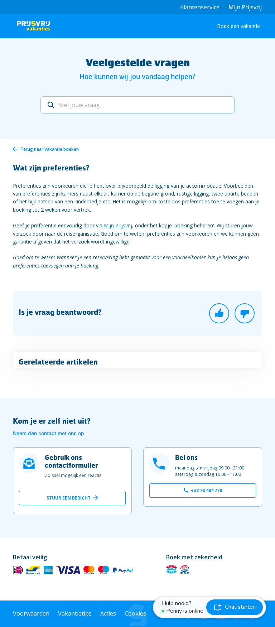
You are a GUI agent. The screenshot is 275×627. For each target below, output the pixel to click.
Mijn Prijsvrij (245, 7)
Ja (219, 313)
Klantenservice (199, 7)
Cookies (135, 613)
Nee (245, 313)
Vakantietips (75, 613)
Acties (108, 613)
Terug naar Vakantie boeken (49, 149)
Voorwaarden (31, 613)
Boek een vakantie (238, 26)
